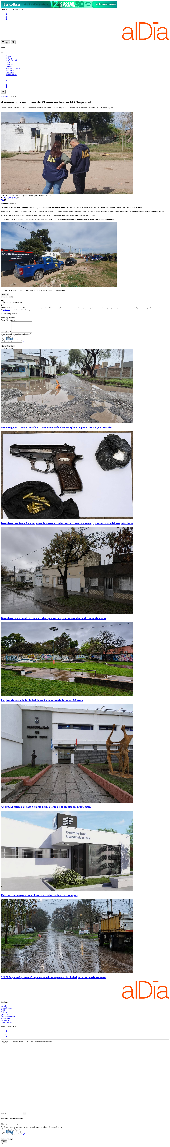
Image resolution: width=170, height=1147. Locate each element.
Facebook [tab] (5, 294)
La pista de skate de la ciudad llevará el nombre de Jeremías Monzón (42, 700)
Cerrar (4, 1142)
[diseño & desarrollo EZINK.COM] (85, 1111)
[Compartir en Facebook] (4, 198)
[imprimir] (5, 200)
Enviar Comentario (8, 346)
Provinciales (10, 71)
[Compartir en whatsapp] (10, 198)
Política (8, 62)
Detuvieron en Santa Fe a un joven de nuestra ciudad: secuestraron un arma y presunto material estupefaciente (67, 523)
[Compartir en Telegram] (12, 198)
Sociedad (9, 58)
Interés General (11, 60)
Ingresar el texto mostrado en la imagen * (16, 334)
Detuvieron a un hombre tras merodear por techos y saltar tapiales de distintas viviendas (53, 618)
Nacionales (10, 73)
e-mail (3, 1125)
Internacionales (11, 75)
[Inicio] (85, 39)
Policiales (9, 64)
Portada (8, 56)
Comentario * (6, 332)
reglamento (6, 310)
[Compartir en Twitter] (7, 198)
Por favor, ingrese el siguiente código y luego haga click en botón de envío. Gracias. (31, 1127)
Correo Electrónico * (9, 320)
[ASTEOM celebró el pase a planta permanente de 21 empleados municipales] (67, 802)
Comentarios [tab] (7, 297)
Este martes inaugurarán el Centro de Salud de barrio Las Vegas (39, 895)
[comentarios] (2, 200)
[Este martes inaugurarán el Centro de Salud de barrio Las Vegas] (67, 890)
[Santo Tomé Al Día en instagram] (6, 17)
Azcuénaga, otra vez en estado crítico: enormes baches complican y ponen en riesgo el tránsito (56, 427)
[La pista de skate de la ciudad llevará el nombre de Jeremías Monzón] (67, 695)
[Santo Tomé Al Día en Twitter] (6, 13)
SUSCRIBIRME (7, 1139)
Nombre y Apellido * (9, 318)
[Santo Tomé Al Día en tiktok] (6, 19)
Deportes (9, 66)
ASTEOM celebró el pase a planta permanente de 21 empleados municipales (46, 806)
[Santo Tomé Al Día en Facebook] (6, 15)
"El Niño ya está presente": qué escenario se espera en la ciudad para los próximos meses (53, 977)
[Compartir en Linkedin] (15, 198)
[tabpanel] (85, 299)
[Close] (2, 52)
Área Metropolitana (13, 68)
